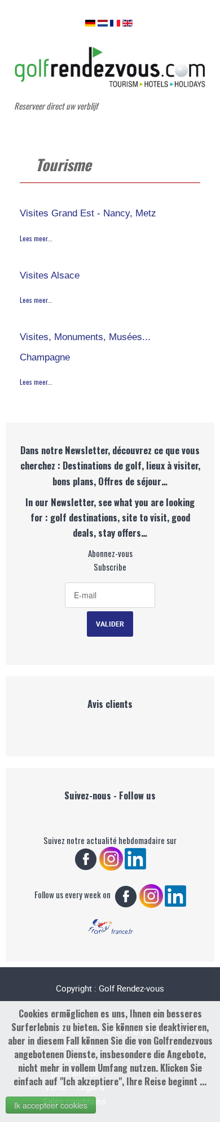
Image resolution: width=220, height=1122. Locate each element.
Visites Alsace (50, 275)
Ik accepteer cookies (50, 1105)
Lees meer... (36, 238)
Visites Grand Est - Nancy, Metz (88, 213)
